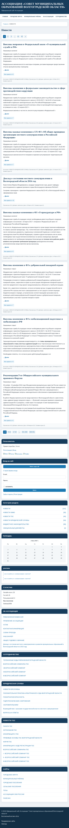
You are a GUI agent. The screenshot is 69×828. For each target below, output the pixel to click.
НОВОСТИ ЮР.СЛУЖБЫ (11, 689)
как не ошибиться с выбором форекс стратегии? (17, 574)
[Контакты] (18, 454)
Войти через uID (34, 466)
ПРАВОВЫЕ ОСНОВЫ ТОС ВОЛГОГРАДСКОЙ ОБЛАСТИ (22, 738)
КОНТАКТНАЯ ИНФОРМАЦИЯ (13, 628)
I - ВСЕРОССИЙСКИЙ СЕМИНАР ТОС (16, 753)
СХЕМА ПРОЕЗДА (9, 632)
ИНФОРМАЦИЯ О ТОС (11, 734)
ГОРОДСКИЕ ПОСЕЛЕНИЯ (12, 782)
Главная (5, 24)
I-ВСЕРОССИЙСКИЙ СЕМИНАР (14, 668)
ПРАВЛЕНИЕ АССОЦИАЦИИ (13, 621)
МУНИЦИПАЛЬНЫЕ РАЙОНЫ (32, 16)
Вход (14, 450)
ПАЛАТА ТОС (7, 726)
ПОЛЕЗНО (6, 798)
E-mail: (5, 474)
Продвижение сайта (8, 821)
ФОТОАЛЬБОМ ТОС (10, 730)
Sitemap (4, 824)
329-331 (32, 432)
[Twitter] (26, 454)
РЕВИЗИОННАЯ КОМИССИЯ (13, 617)
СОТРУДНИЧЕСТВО (61, 16)
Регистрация (7, 450)
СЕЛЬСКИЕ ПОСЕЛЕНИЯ (12, 786)
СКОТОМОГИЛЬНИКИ (10, 705)
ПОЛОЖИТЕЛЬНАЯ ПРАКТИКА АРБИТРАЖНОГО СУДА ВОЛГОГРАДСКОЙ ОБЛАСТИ (32, 693)
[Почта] (11, 454)
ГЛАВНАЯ (5, 16)
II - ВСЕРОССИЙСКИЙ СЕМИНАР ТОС (16, 757)
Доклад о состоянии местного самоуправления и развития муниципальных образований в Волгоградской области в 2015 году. (33, 645)
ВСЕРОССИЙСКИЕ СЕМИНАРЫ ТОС (16, 664)
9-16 (9, 432)
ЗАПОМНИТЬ (9, 486)
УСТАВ (5, 625)
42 (22, 36)
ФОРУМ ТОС (7, 742)
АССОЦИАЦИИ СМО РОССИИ (13, 794)
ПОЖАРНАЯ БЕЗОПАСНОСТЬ (13, 697)
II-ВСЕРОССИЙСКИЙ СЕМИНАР (14, 672)
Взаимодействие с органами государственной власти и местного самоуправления (30, 709)
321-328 (24, 432)
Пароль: (5, 480)
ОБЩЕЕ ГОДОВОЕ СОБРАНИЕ (13, 640)
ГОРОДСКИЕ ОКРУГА (16, 16)
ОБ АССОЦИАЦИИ (48, 16)
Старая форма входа (10, 470)
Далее (7, 70)
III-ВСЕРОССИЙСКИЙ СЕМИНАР (14, 676)
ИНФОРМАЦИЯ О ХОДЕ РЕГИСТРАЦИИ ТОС (18, 746)
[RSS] (5, 454)
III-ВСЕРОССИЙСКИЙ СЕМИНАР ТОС (16, 761)
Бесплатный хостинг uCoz (10, 816)
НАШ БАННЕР (8, 636)
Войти (34, 490)
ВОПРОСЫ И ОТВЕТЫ (11, 712)
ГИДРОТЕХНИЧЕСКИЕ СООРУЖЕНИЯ (16, 701)
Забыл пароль (8, 494)
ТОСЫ (5, 790)
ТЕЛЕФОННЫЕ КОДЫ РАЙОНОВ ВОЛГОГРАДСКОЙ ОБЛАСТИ (24, 660)
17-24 (15, 432)
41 (18, 36)
